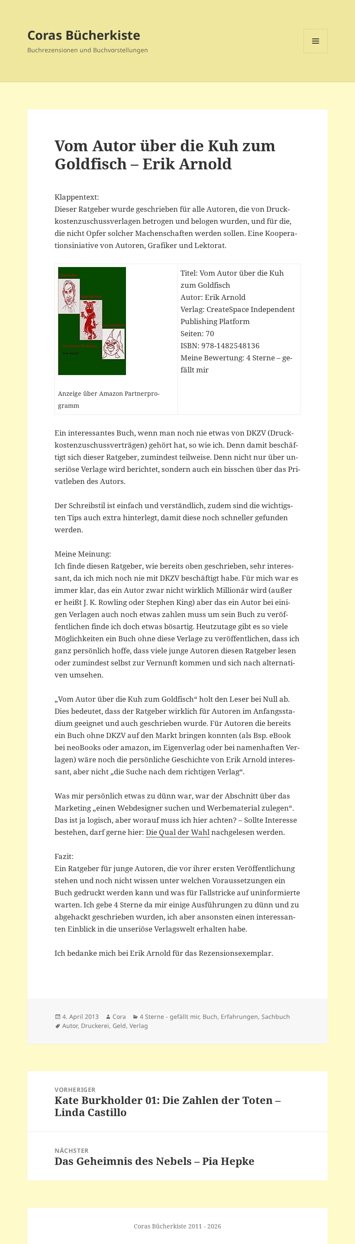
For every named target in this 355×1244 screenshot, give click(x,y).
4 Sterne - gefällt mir (169, 1016)
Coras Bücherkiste (83, 34)
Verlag (138, 1025)
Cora (119, 1016)
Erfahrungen (239, 1016)
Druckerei (95, 1025)
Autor (69, 1025)
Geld (119, 1025)
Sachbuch (275, 1016)
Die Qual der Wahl (178, 832)
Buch (210, 1016)
